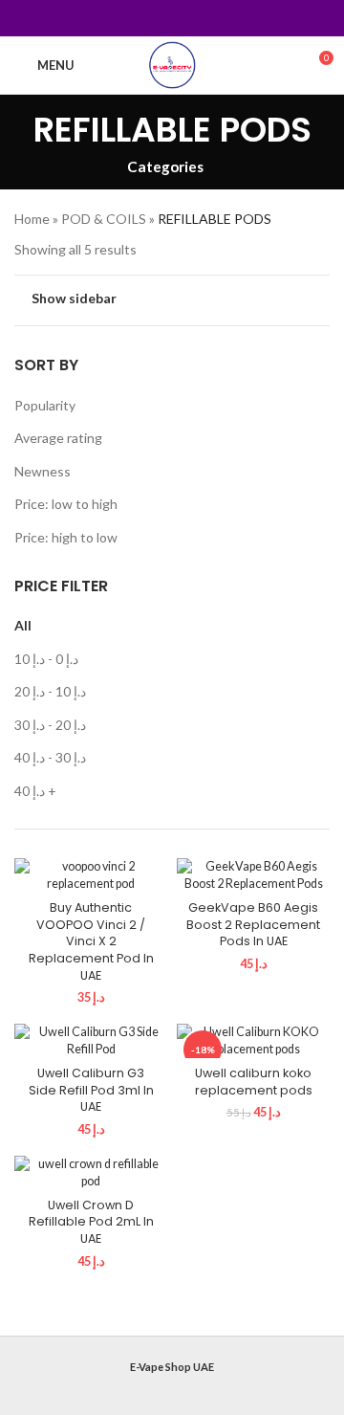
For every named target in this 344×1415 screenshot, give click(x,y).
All (23, 625)
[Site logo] (172, 63)
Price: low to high (66, 504)
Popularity (44, 405)
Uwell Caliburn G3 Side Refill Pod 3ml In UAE (91, 1090)
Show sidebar (74, 297)
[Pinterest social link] (171, 18)
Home (32, 218)
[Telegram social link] (220, 18)
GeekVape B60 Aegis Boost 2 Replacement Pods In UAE (253, 924)
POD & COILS (103, 218)
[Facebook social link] (124, 18)
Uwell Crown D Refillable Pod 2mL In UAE (91, 1222)
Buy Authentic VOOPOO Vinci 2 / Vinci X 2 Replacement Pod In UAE (91, 941)
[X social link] (148, 18)
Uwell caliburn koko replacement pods (253, 1081)
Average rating (58, 438)
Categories (165, 167)
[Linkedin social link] (196, 18)
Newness (42, 471)
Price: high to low (66, 537)
